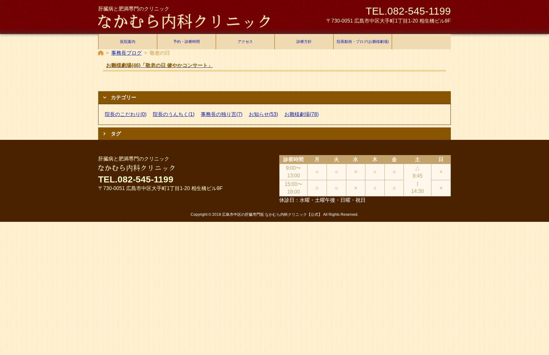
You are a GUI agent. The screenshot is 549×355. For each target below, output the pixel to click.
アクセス (245, 41)
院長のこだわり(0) (125, 114)
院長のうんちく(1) (173, 114)
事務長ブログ (126, 53)
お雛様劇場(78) (301, 114)
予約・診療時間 (186, 41)
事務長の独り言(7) (221, 114)
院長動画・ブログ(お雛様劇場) (363, 41)
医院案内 (127, 41)
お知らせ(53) (263, 114)
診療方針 (304, 41)
